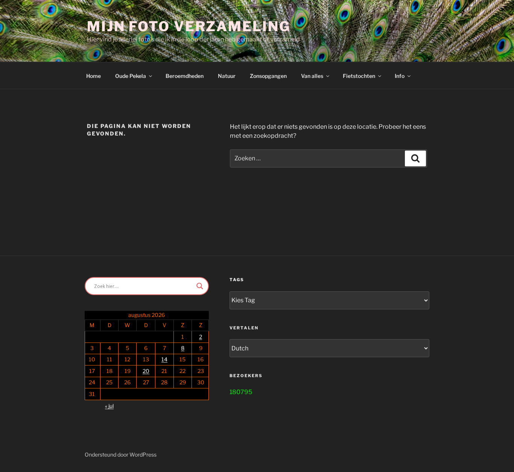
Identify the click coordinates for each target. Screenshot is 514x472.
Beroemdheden (185, 76)
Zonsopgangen (268, 76)
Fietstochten (359, 76)
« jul (109, 406)
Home (93, 76)
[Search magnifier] (200, 286)
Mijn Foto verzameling (188, 26)
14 (164, 359)
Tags (237, 279)
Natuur (227, 76)
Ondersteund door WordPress (121, 454)
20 (146, 371)
